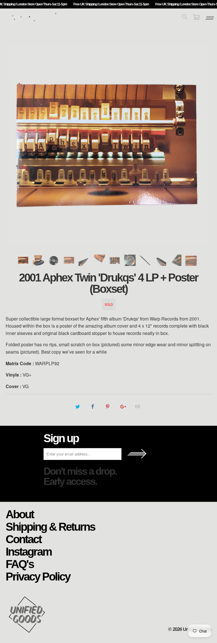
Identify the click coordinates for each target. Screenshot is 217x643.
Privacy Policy (38, 576)
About (20, 514)
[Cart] (196, 18)
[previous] (16, 145)
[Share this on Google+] (123, 406)
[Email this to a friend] (138, 406)
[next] (200, 145)
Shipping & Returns (50, 526)
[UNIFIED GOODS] (38, 20)
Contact (23, 539)
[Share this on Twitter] (77, 406)
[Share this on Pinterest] (107, 406)
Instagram (29, 551)
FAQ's (20, 564)
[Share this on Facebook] (92, 406)
